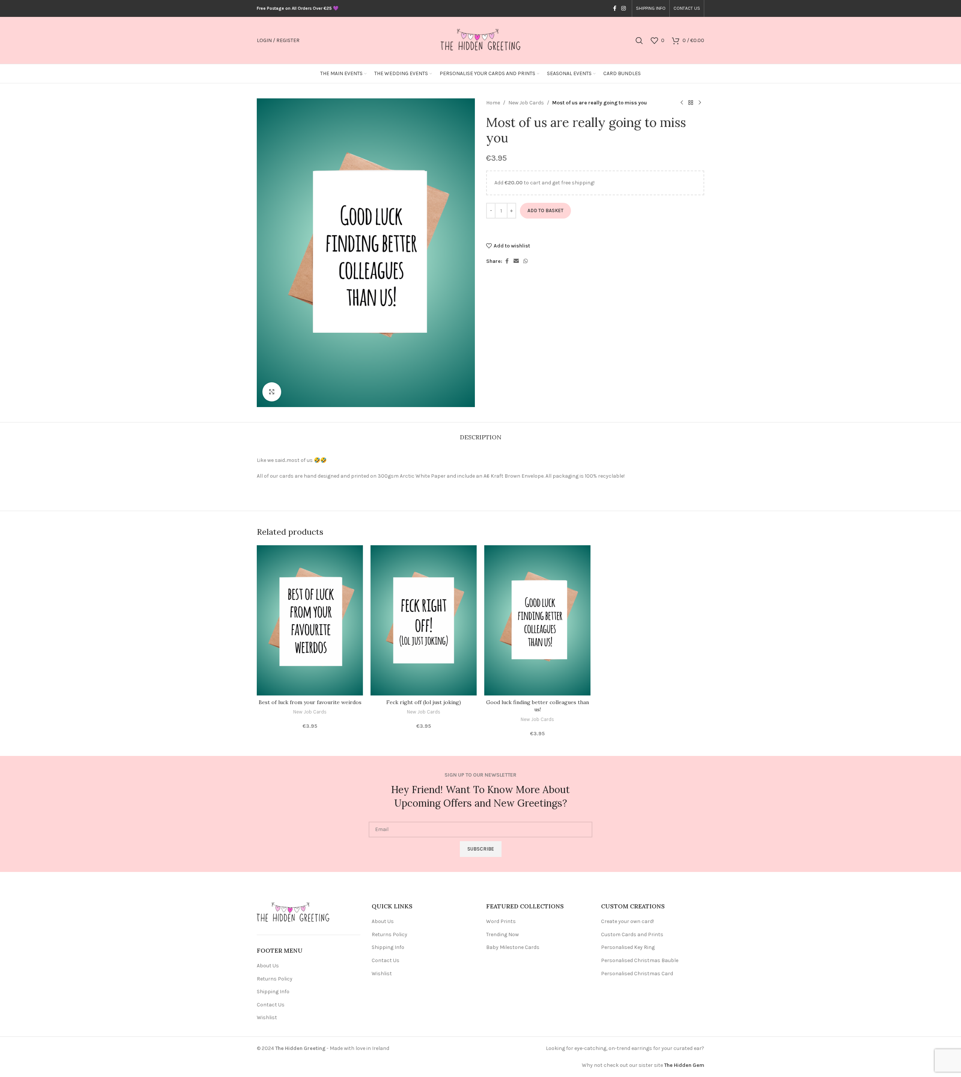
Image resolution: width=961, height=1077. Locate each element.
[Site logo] (480, 40)
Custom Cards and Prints (632, 934)
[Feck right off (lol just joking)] (424, 620)
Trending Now (502, 934)
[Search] (639, 40)
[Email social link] (516, 261)
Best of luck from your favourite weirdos (310, 702)
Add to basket (545, 210)
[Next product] (699, 102)
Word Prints (501, 921)
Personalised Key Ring (628, 947)
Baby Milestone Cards (512, 947)
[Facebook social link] (614, 8)
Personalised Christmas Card (637, 973)
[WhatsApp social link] (525, 261)
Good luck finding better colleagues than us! (537, 706)
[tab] (481, 433)
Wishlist (267, 1017)
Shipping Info (273, 991)
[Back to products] (690, 102)
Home (493, 103)
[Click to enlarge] (271, 391)
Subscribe (480, 849)
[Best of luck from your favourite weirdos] (310, 620)
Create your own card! (627, 921)
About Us (268, 965)
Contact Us (271, 1005)
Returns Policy (274, 979)
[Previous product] (681, 102)
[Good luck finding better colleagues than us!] (537, 620)
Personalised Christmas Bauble (639, 960)
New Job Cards (526, 103)
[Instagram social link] (623, 8)
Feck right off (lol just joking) (423, 702)
